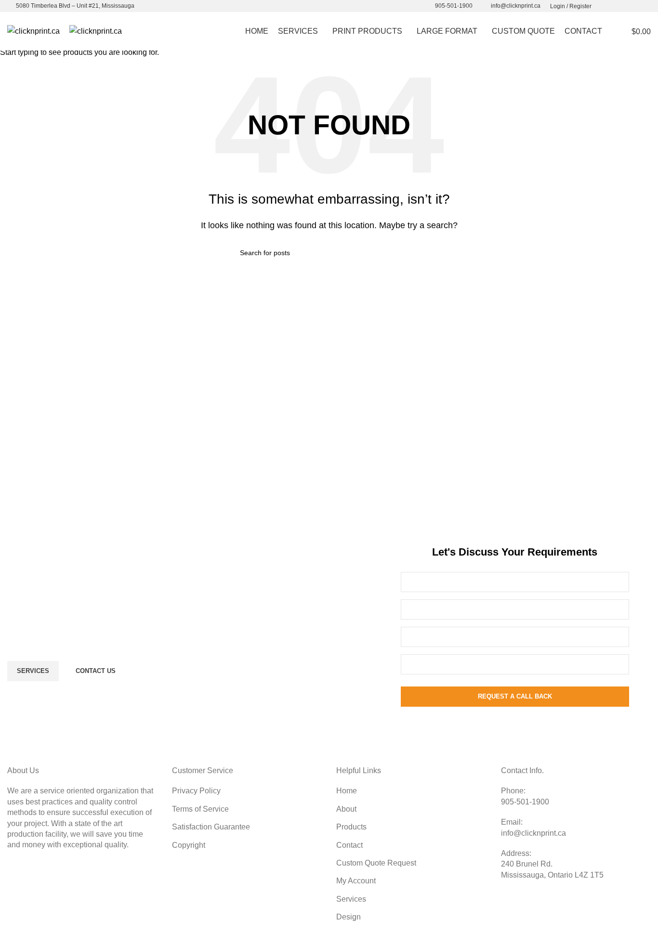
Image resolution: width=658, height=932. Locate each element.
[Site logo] (33, 30)
